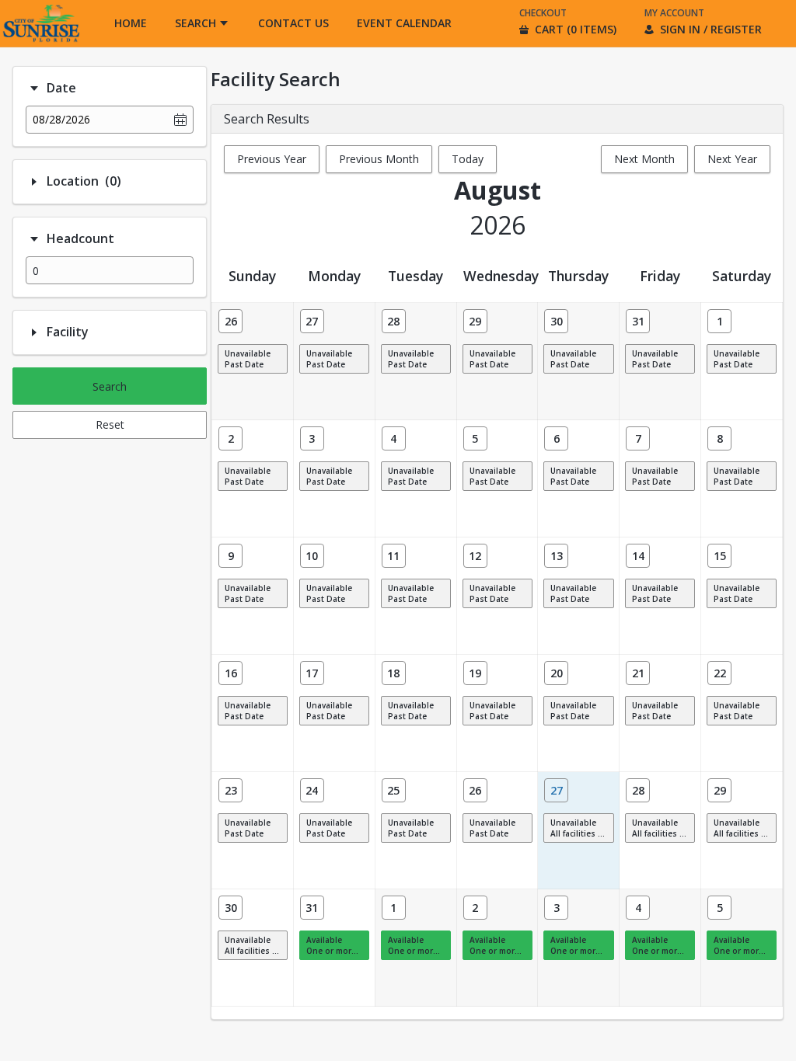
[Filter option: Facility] (34, 332)
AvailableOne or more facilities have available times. (337, 945)
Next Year (732, 158)
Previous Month (379, 158)
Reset (110, 424)
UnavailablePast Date (248, 359)
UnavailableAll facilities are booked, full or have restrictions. (581, 828)
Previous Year (271, 158)
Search (110, 386)
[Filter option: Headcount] (34, 239)
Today (468, 158)
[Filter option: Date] (34, 88)
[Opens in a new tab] (40, 42)
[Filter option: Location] (34, 181)
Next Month (644, 158)
